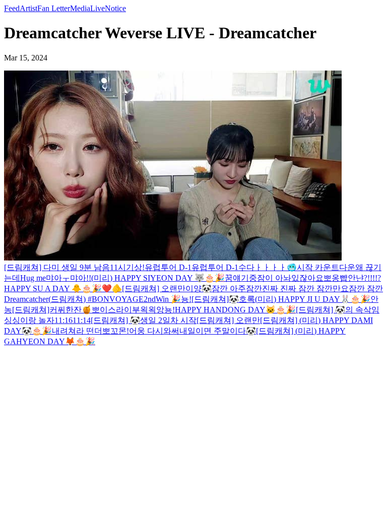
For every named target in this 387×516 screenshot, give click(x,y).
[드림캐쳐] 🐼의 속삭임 (337, 309)
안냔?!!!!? (364, 278)
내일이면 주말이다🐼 (217, 331)
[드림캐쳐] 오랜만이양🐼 (167, 288)
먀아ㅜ (58, 278)
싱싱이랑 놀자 (29, 320)
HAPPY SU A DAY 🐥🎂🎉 (53, 288)
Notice (115, 8)
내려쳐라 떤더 (77, 331)
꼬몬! (119, 331)
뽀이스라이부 (116, 309)
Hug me (33, 278)
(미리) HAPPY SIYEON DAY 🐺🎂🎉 (158, 278)
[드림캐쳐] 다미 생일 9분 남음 (57, 267)
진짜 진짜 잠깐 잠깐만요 (305, 288)
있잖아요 (307, 278)
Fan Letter (53, 8)
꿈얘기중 (241, 278)
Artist (28, 8)
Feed (12, 8)
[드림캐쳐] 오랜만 (228, 320)
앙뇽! (165, 309)
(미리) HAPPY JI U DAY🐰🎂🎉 (312, 299)
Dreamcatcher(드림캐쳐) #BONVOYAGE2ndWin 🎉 (92, 299)
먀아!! (80, 278)
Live (97, 8)
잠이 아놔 (274, 278)
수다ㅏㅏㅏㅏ (262, 267)
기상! (135, 267)
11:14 (82, 320)
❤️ (107, 288)
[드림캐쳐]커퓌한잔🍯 (52, 309)
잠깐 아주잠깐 (237, 288)
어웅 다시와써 (154, 331)
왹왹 (148, 309)
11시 (118, 267)
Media (80, 8)
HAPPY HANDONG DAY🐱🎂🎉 (235, 309)
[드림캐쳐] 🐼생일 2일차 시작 (144, 320)
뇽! (186, 299)
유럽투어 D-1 (168, 267)
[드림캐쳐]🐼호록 (223, 299)
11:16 (63, 320)
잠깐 (358, 288)
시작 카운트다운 (326, 267)
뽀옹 (332, 278)
